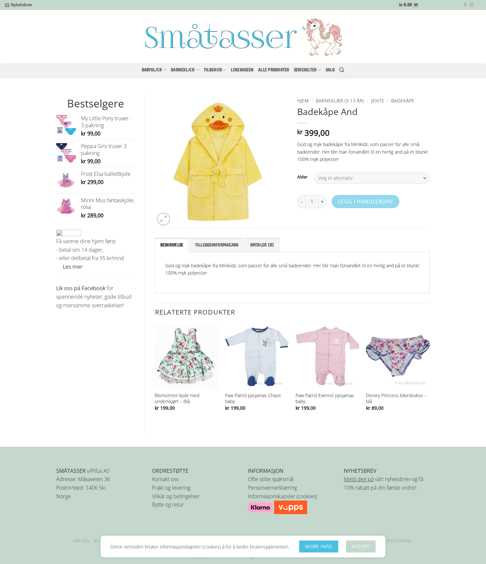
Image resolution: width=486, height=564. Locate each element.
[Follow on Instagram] (471, 5)
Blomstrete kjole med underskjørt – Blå (177, 398)
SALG (330, 70)
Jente (377, 100)
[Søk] (341, 70)
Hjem (303, 100)
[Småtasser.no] (243, 37)
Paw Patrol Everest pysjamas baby (325, 398)
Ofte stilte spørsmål (271, 479)
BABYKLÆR (152, 70)
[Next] (429, 373)
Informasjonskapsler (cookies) (282, 496)
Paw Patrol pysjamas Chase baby (253, 398)
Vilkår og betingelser (176, 496)
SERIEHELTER (305, 70)
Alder (302, 177)
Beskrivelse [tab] (171, 245)
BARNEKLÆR (182, 70)
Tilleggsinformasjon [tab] (217, 245)
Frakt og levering (171, 487)
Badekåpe (402, 100)
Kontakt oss (165, 479)
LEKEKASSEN (242, 70)
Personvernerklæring (272, 487)
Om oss (81, 541)
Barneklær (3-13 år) (340, 100)
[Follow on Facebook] (465, 5)
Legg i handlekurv (365, 201)
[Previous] (155, 373)
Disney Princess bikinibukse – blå (396, 398)
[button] (18, 5)
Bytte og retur (168, 504)
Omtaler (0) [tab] (262, 245)
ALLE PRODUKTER (273, 70)
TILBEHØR (213, 70)
